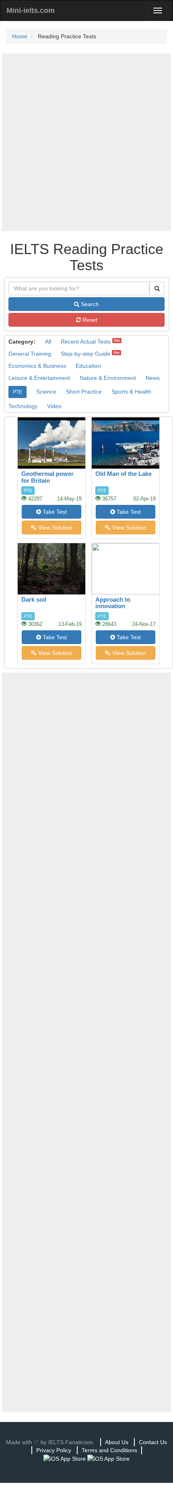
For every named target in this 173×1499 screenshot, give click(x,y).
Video (54, 406)
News (153, 378)
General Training (29, 353)
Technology (22, 406)
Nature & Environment (108, 378)
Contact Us (153, 1442)
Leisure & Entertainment (39, 378)
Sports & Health (131, 391)
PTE (17, 392)
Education (88, 366)
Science (46, 391)
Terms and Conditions (109, 1450)
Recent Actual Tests (86, 341)
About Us (116, 1442)
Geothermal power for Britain (47, 477)
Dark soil (33, 599)
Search (89, 304)
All (48, 341)
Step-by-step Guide (85, 353)
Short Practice (84, 391)
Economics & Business (37, 366)
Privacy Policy (53, 1450)
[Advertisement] (86, 142)
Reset (89, 320)
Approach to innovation (112, 603)
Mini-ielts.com (30, 10)
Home (19, 36)
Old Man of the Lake (123, 473)
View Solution (54, 527)
